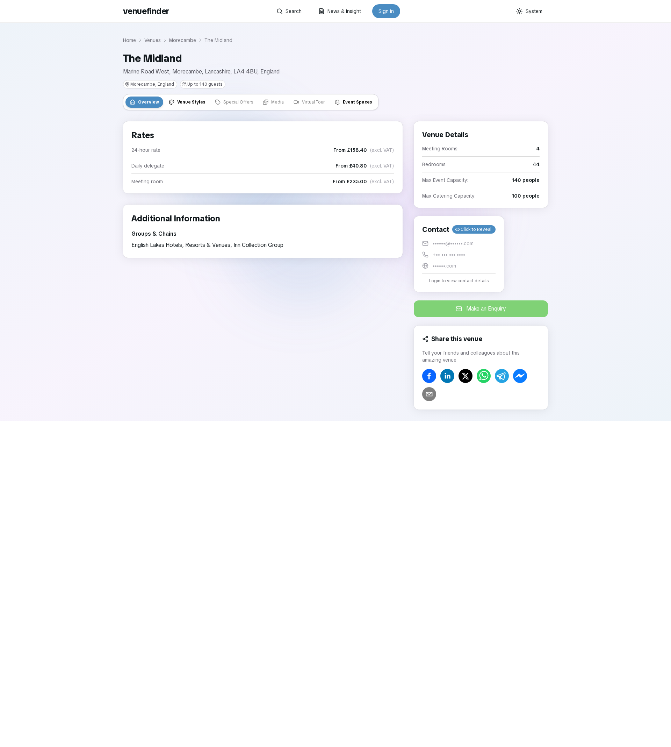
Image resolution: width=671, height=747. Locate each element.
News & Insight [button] (344, 11)
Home (129, 40)
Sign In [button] (386, 11)
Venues (152, 40)
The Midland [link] (218, 40)
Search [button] (294, 11)
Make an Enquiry (486, 308)
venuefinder (146, 11)
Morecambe (182, 40)
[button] (459, 254)
